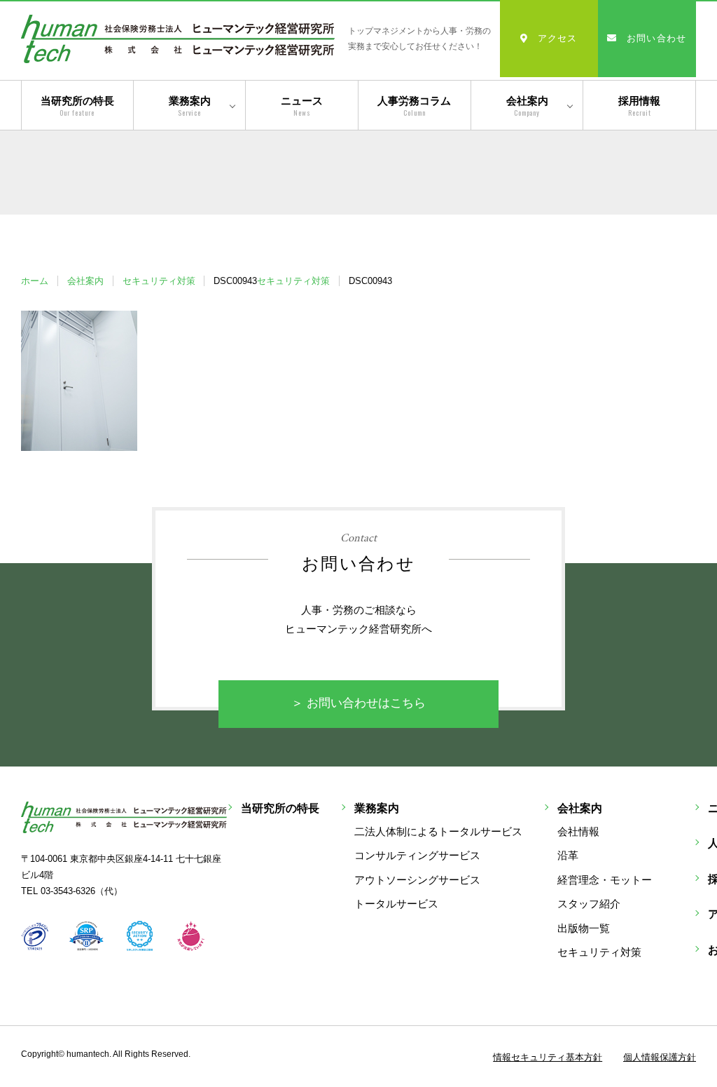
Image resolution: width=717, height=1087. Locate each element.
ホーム (34, 281)
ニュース (302, 106)
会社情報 (578, 831)
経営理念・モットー (604, 880)
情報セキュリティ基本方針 (547, 1057)
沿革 (567, 855)
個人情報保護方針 (659, 1057)
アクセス (558, 38)
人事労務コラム (414, 106)
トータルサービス (396, 904)
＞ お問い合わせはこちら (358, 703)
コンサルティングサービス (417, 855)
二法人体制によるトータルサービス (438, 831)
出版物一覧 (583, 928)
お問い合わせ (657, 38)
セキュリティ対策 (159, 281)
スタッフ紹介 (588, 904)
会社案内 (527, 106)
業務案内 (190, 106)
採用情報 (639, 106)
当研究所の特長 (77, 106)
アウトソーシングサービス (417, 880)
